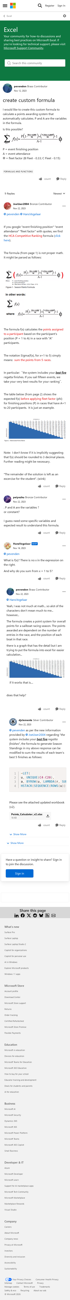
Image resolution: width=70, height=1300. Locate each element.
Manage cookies (11, 1286)
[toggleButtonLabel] (64, 15)
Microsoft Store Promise (15, 1027)
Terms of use (29, 1286)
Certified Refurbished (14, 1021)
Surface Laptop (11, 938)
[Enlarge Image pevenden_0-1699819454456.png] (33, 139)
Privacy (40, 1283)
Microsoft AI (9, 1109)
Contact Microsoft (24, 1283)
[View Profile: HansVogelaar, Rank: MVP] (7, 545)
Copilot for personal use (15, 956)
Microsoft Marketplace (14, 1197)
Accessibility (10, 1262)
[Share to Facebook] (23, 915)
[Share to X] (29, 915)
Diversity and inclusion (14, 1256)
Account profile (11, 991)
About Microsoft (11, 1232)
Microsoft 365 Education (15, 1068)
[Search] (40, 5)
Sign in (19, 873)
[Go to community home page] (13, 5)
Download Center (12, 997)
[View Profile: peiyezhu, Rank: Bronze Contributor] (7, 499)
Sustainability (10, 1268)
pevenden (20, 86)
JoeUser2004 (21, 204)
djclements (25, 720)
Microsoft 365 (10, 1126)
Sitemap (8, 1283)
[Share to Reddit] (35, 915)
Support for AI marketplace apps (19, 1185)
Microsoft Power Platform (15, 1132)
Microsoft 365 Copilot (14, 1144)
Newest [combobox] (59, 193)
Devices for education (14, 1056)
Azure (7, 1167)
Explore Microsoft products (16, 968)
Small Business (11, 1150)
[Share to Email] (53, 915)
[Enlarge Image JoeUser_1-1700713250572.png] (35, 430)
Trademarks (44, 1286)
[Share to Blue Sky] (41, 915)
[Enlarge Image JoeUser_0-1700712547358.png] (35, 293)
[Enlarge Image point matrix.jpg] (36, 668)
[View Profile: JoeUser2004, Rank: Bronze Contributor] (7, 206)
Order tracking (11, 1015)
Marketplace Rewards (14, 1203)
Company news (11, 1238)
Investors (8, 1250)
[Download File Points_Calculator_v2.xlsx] (47, 816)
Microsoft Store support (15, 1003)
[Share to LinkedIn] (16, 915)
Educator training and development (20, 1079)
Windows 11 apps (12, 974)
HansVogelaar (32, 214)
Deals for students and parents (18, 1085)
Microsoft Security (12, 1115)
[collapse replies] (35, 201)
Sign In (61, 5)
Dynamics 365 (10, 1121)
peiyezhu (18, 497)
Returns (8, 1009)
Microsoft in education (14, 1050)
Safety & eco (10, 1290)
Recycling (25, 1290)
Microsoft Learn (11, 1179)
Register (49, 5)
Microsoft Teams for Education (18, 1062)
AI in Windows (10, 962)
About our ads (40, 1290)
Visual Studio (10, 1209)
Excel (9, 15)
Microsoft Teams (11, 1138)
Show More (19, 834)
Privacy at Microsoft (13, 1244)
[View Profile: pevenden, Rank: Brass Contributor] (7, 88)
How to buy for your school (16, 1074)
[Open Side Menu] (5, 5)
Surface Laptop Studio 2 (15, 944)
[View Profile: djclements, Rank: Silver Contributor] (13, 722)
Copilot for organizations (15, 950)
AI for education (11, 1091)
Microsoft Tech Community (16, 1191)
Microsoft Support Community (23, 48)
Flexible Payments (12, 1032)
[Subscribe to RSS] (47, 915)
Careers (8, 1226)
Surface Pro (9, 932)
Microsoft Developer (13, 1173)
